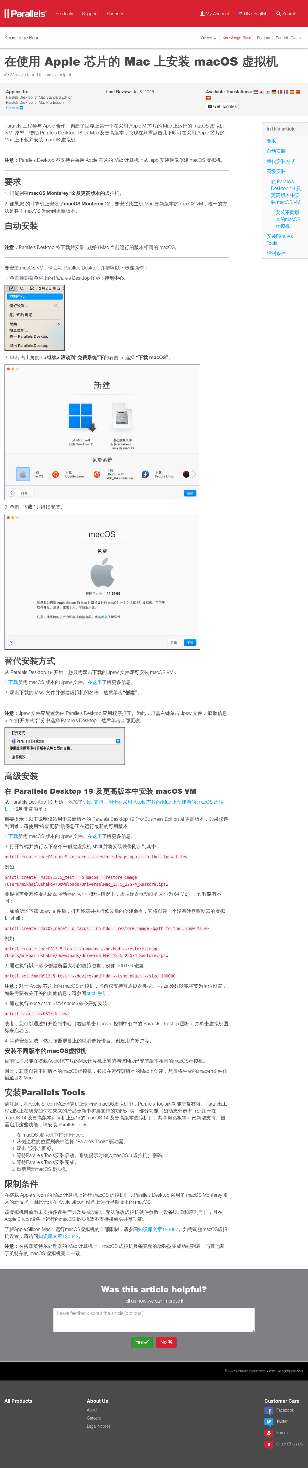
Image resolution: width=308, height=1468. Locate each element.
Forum (282, 1432)
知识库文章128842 (58, 1236)
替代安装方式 (280, 161)
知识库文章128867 (158, 1229)
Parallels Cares (288, 37)
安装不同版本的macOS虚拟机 (288, 219)
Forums (263, 37)
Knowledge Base (237, 37)
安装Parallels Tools (279, 239)
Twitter (282, 1421)
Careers (94, 1418)
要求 (271, 140)
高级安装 (276, 171)
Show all (13, 108)
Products (64, 13)
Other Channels (289, 1444)
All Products (18, 1401)
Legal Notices (99, 1426)
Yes (139, 1342)
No (164, 1342)
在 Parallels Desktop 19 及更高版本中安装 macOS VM (286, 192)
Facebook (285, 1410)
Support (90, 13)
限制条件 (276, 253)
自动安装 (276, 151)
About (92, 1410)
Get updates (224, 106)
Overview (209, 37)
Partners (115, 13)
